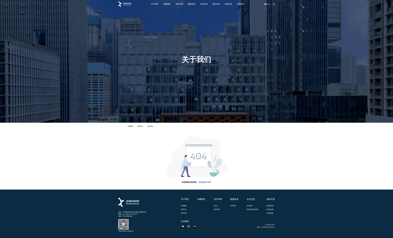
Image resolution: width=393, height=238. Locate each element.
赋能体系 (191, 4)
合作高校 (249, 206)
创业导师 (179, 4)
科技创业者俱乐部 (252, 209)
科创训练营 (270, 206)
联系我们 (240, 4)
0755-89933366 (127, 216)
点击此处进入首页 (204, 182)
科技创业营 (270, 209)
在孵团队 (167, 4)
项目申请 (216, 4)
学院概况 (130, 126)
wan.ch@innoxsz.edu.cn (130, 214)
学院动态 (228, 4)
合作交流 (204, 4)
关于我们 (154, 4)
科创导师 (217, 209)
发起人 (216, 206)
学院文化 (140, 126)
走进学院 (150, 126)
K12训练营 (270, 213)
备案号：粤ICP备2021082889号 (266, 227)
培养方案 (233, 206)
